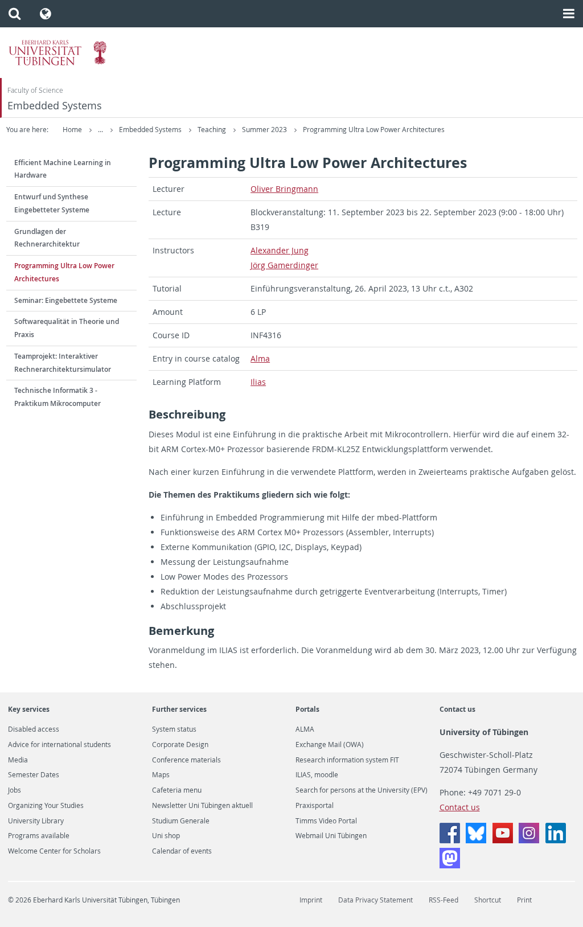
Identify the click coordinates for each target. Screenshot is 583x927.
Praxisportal (314, 805)
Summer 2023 (265, 129)
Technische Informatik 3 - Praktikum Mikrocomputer (57, 396)
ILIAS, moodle (316, 775)
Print (524, 900)
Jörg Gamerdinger (284, 265)
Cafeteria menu (177, 790)
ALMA (304, 729)
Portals (307, 709)
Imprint (310, 900)
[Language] (45, 13)
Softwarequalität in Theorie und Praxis (66, 328)
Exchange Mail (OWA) (329, 744)
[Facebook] (450, 840)
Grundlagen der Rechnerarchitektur (47, 238)
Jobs (14, 790)
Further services (179, 709)
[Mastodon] (450, 865)
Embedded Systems (54, 105)
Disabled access (33, 729)
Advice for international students (59, 744)
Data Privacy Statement (375, 900)
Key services (29, 709)
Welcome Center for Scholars (54, 851)
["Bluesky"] (476, 840)
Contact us (457, 709)
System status (174, 729)
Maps (161, 775)
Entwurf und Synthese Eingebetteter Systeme (51, 203)
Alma (260, 358)
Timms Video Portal (326, 821)
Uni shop (166, 835)
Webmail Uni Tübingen (331, 835)
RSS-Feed (443, 900)
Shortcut (487, 900)
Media (18, 760)
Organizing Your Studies (46, 805)
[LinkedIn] (555, 840)
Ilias (258, 381)
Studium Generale (181, 821)
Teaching (213, 129)
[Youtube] (502, 840)
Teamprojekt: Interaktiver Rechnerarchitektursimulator (62, 362)
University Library (36, 821)
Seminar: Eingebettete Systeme (65, 300)
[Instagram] (529, 840)
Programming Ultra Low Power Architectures (374, 129)
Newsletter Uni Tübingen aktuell (202, 805)
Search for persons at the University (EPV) (361, 790)
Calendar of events (182, 851)
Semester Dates (33, 775)
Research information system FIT (347, 760)
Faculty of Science (35, 90)
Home (72, 129)
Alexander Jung (280, 250)
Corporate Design (180, 744)
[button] (14, 13)
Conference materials (186, 760)
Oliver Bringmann (284, 188)
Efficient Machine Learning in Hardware (62, 169)
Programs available (38, 835)
